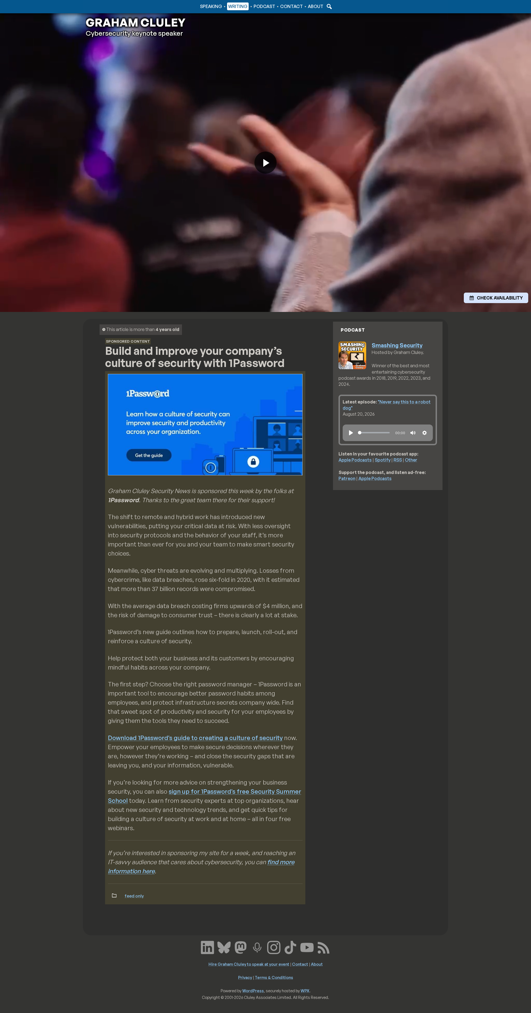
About (315, 6)
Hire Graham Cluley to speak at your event (249, 964)
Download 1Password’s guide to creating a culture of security (195, 737)
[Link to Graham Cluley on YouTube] (307, 946)
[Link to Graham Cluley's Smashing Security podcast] (257, 946)
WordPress (253, 990)
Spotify (383, 460)
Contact (291, 6)
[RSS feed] (323, 946)
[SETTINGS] (424, 432)
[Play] (350, 432)
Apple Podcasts (355, 460)
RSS (398, 460)
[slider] (374, 432)
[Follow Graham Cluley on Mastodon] (240, 946)
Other (411, 460)
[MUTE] (412, 432)
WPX (305, 990)
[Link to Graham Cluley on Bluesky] (224, 946)
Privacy (245, 977)
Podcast (264, 6)
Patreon (347, 478)
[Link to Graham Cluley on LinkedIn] (207, 946)
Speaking (211, 6)
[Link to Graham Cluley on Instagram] (273, 946)
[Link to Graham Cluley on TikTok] (290, 946)
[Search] (328, 6)
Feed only (134, 896)
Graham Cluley (107, 6)
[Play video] (265, 163)
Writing (238, 6)
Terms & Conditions (274, 977)
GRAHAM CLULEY (135, 22)
